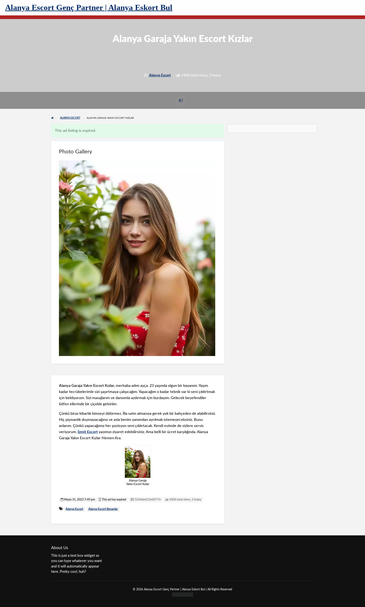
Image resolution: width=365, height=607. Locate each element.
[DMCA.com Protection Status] (182, 594)
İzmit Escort (88, 432)
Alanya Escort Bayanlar (103, 509)
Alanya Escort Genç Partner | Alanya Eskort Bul (88, 7)
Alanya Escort (160, 75)
